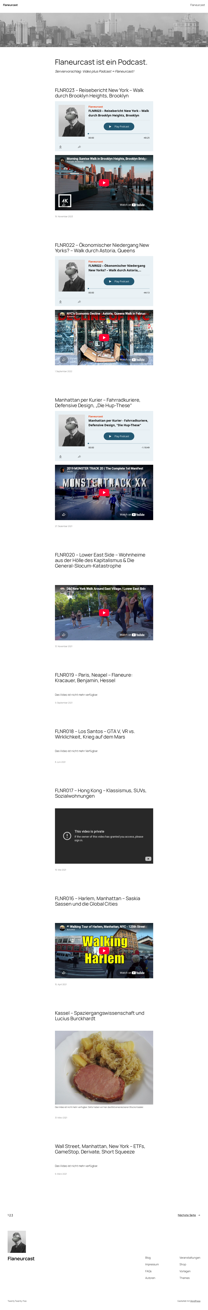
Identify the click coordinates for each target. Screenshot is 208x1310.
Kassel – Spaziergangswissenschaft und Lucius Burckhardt (99, 1015)
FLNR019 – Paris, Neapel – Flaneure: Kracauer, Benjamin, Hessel (94, 677)
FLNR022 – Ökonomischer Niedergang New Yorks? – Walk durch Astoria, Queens (102, 247)
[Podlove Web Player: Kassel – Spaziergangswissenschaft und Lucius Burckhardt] (104, 1026)
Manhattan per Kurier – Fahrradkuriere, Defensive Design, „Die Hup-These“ (98, 402)
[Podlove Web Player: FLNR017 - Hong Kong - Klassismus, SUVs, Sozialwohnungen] (104, 804)
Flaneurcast (10, 5)
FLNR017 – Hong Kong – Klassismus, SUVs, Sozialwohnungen (101, 793)
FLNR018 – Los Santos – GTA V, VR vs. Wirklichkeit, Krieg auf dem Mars (95, 733)
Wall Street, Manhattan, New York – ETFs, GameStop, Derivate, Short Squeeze (100, 1148)
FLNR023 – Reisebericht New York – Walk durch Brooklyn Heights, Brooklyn (99, 92)
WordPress (195, 1300)
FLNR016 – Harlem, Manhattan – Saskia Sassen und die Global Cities (97, 901)
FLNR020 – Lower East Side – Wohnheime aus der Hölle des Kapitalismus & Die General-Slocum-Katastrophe (100, 560)
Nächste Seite (189, 1215)
